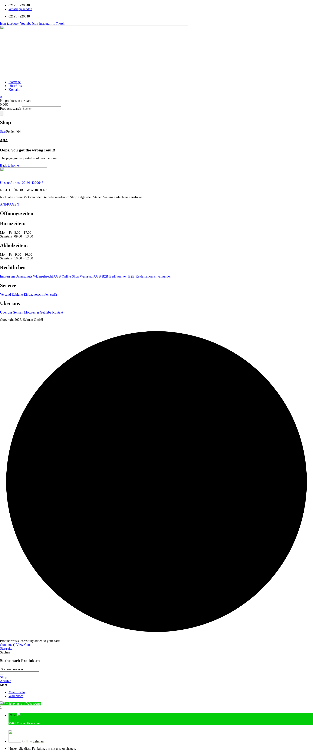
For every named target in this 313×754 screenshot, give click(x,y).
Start (3, 131)
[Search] (1, 113)
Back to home (9, 165)
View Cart (23, 644)
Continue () (7, 644)
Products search (11, 108)
